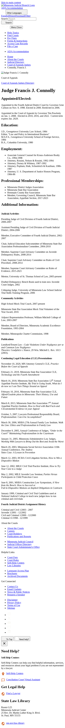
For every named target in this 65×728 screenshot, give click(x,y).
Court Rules (13, 560)
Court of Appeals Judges (19, 65)
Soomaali (20, 16)
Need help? (24, 639)
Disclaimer (12, 600)
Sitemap (11, 608)
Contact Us (12, 586)
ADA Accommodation (12, 8)
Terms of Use (13, 605)
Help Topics (13, 32)
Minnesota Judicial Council (20, 541)
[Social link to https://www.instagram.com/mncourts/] (9, 615)
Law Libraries (14, 565)
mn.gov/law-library (15, 723)
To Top (9, 639)
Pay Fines (12, 38)
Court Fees (12, 557)
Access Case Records (17, 43)
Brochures (12, 573)
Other (28, 16)
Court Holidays (14, 533)
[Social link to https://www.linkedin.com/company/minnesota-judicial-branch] (9, 632)
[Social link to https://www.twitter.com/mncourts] (9, 619)
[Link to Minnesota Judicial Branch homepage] (18, 5)
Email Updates (14, 589)
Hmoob (12, 16)
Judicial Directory (15, 62)
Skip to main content (11, 2)
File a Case (12, 46)
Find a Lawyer (13, 693)
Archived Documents (17, 576)
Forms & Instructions (17, 41)
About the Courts (15, 59)
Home (10, 56)
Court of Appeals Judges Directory (17, 83)
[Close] (4, 643)
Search (4, 18)
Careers (11, 531)
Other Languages (14, 13)
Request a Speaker (16, 594)
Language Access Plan (18, 570)
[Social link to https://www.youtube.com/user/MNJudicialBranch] (9, 623)
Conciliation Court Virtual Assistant (23, 679)
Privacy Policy (14, 602)
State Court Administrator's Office (23, 547)
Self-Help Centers (15, 563)
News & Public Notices (18, 592)
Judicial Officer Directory (19, 544)
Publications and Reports (19, 536)
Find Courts (13, 35)
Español (5, 16)
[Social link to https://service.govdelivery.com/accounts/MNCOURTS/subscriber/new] (9, 628)
